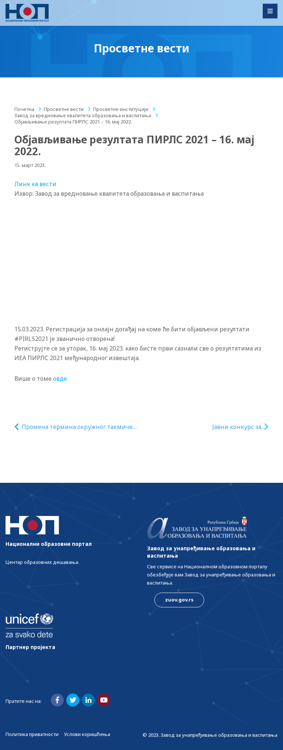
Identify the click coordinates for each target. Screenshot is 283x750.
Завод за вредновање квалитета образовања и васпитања (82, 115)
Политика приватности (32, 734)
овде (61, 378)
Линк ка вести (35, 184)
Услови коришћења (87, 734)
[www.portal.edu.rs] (27, 13)
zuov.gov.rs (179, 599)
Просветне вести (64, 109)
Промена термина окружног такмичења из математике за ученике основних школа (81, 427)
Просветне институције (121, 109)
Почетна (24, 109)
